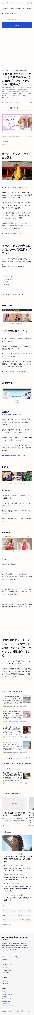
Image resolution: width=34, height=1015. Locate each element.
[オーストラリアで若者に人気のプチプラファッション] (17, 122)
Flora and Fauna (7, 994)
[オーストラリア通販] (17, 854)
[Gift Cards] (19, 874)
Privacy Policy (5, 141)
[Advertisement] (17, 49)
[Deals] (19, 884)
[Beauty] (13, 874)
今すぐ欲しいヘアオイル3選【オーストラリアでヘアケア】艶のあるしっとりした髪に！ (18, 859)
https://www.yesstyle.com (11, 414)
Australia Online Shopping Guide (11, 3)
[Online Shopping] (27, 8)
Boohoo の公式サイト (9, 604)
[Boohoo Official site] (17, 543)
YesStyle (17, 403)
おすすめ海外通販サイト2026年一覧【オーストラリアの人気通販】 (13, 814)
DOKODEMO (6, 1001)
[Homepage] (5, 8)
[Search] (31, 2)
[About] (12, 8)
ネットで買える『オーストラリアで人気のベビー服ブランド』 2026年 (17, 869)
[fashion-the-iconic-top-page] (17, 315)
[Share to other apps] (17, 108)
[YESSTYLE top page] (17, 393)
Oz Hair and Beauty (8, 999)
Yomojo (4, 996)
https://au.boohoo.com (9, 564)
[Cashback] (18, 8)
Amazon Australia (7, 1006)
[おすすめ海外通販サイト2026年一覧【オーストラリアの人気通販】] (14, 803)
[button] (28, 2)
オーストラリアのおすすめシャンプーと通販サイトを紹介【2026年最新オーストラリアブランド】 (17, 888)
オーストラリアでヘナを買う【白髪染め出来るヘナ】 (17, 899)
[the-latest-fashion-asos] (17, 476)
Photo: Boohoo (17, 552)
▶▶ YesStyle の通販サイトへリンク (13, 455)
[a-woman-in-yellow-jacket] (17, 170)
